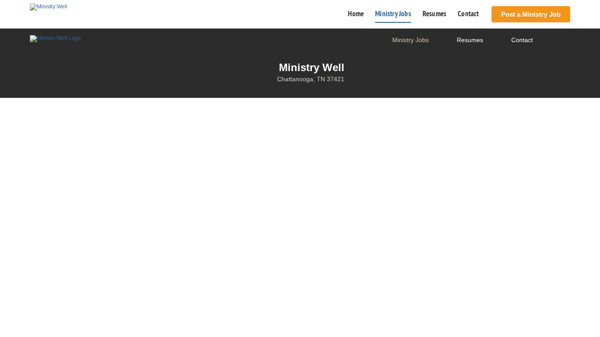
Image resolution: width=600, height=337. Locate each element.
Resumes (434, 13)
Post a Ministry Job (530, 14)
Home (356, 13)
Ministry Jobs (393, 13)
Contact (468, 13)
